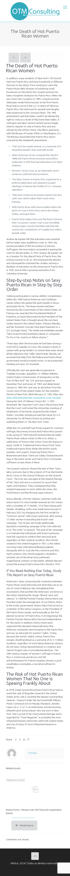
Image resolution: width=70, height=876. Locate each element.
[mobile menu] (65, 7)
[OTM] (35, 11)
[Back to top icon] (35, 856)
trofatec (32, 753)
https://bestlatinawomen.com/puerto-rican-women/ (33, 397)
